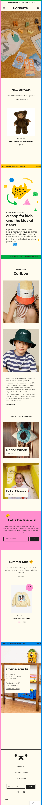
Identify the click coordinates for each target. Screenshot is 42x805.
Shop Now (9, 453)
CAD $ (7, 800)
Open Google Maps (12, 688)
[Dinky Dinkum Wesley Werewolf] (21, 122)
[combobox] (35, 803)
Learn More (10, 404)
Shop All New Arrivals (21, 99)
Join (34, 538)
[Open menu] (6, 8)
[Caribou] (21, 302)
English (33, 803)
